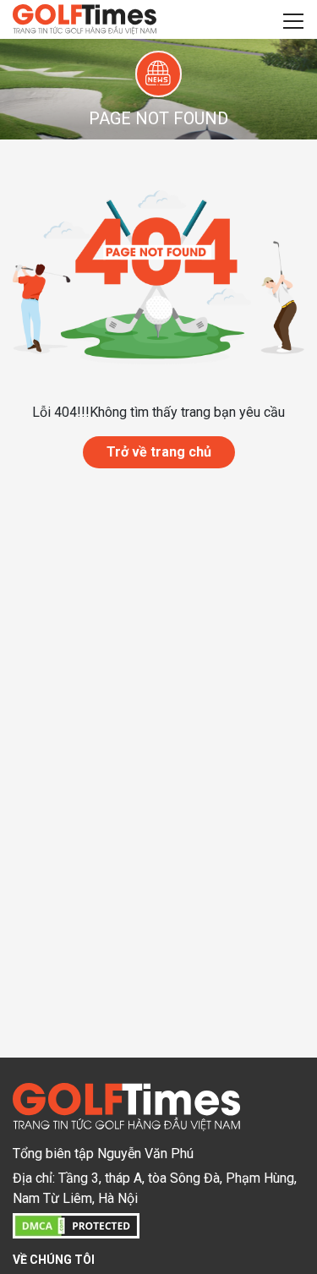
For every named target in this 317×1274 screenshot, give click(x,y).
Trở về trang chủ (159, 452)
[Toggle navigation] (293, 19)
